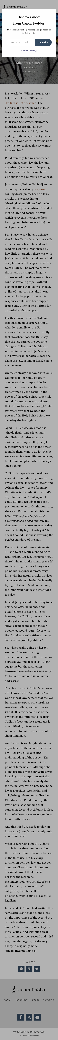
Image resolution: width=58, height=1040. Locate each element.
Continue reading (28, 51)
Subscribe (43, 42)
